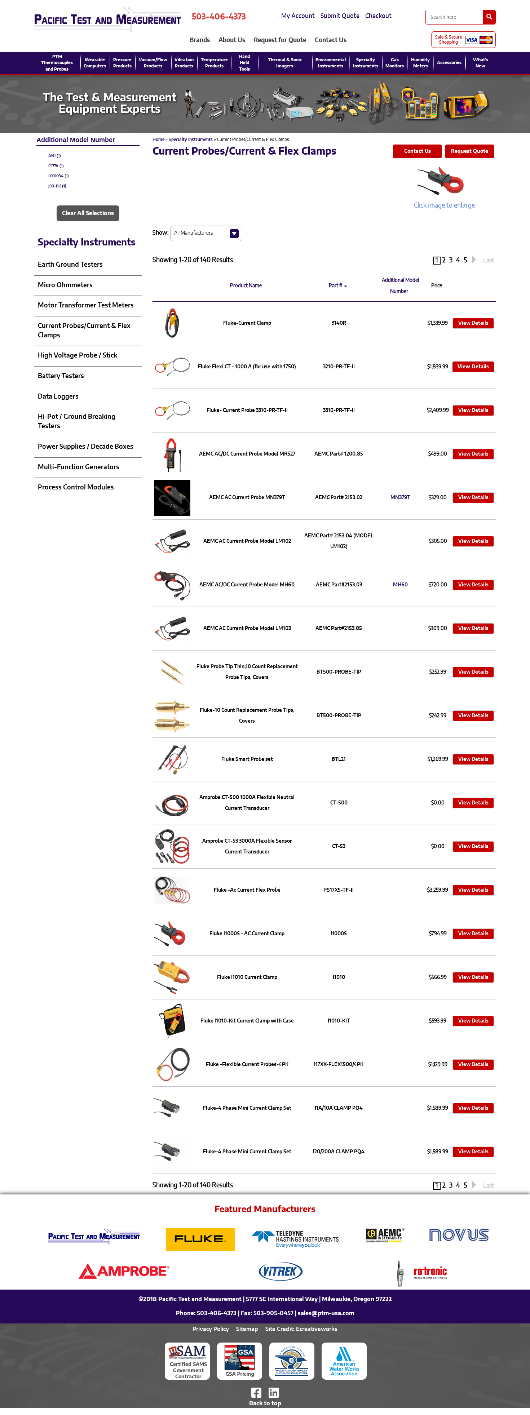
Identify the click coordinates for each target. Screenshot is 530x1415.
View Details (473, 323)
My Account (298, 16)
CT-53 (338, 846)
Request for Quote (280, 40)
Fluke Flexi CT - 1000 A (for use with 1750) (247, 366)
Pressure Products (122, 63)
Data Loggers (58, 397)
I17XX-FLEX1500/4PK (338, 1064)
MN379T (400, 497)
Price (437, 285)
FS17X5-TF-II (339, 890)
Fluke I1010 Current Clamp (247, 977)
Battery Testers (61, 376)
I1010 (339, 977)
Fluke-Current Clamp (247, 323)
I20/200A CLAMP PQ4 (339, 1151)
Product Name (247, 285)
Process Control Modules (76, 487)
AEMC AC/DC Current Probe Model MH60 (247, 584)
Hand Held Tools (244, 62)
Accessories (449, 63)
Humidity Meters (420, 63)
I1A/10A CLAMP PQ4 (339, 1108)
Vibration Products (184, 63)
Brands (200, 40)
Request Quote (469, 151)
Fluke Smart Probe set (247, 759)
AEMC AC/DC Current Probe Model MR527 (247, 454)
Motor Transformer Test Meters (86, 305)
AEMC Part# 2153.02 (338, 497)
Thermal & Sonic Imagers (285, 63)
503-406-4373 (219, 17)
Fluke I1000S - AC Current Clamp (246, 933)
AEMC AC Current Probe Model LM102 (247, 541)
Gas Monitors (394, 63)
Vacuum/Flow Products (153, 63)
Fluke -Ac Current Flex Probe (247, 890)
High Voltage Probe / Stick (77, 355)
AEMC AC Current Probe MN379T (247, 497)
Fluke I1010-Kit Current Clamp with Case (247, 1021)
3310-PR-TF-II (339, 410)
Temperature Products (214, 63)
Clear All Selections (88, 213)
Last (488, 260)
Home (158, 139)
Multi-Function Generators (78, 467)
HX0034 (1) (58, 176)
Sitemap (247, 1329)
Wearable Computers (95, 63)
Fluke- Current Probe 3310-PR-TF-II (247, 410)
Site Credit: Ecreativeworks (301, 1329)
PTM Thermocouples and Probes (57, 62)
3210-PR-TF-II (339, 366)
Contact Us (330, 40)
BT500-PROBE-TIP (339, 672)
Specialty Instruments (365, 63)
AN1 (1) (54, 156)
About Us (231, 40)
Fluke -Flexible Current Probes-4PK (247, 1064)
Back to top (265, 1403)
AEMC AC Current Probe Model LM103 (247, 628)
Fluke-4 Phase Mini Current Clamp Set (247, 1108)
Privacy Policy (211, 1329)
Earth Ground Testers (70, 265)
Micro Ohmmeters (65, 285)
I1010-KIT (339, 1021)
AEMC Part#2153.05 (338, 628)
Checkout (378, 16)
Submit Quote (340, 16)
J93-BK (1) (57, 186)
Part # (335, 285)
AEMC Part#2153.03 (339, 584)
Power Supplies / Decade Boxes (85, 447)
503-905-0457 (273, 1313)
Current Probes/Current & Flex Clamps (84, 331)
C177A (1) (56, 166)
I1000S (339, 933)
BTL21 (339, 759)
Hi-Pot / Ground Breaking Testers (76, 422)
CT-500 (339, 803)
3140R (339, 323)
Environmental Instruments (330, 63)
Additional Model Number (400, 286)
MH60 (400, 584)
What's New (480, 63)
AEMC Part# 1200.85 (338, 454)
